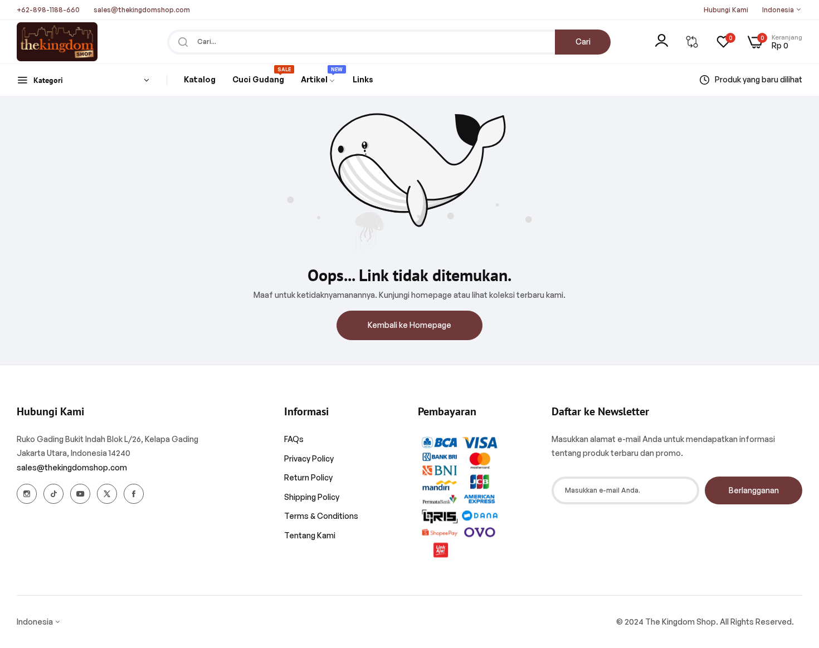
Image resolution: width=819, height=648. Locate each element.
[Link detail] (27, 494)
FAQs (294, 439)
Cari (583, 41)
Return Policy (308, 477)
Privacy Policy (309, 458)
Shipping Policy (311, 497)
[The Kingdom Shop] (57, 41)
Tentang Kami (309, 535)
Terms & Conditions (321, 516)
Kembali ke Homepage (409, 325)
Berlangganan (754, 490)
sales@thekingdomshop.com (72, 467)
